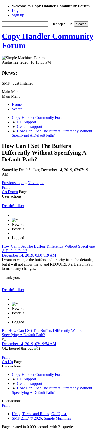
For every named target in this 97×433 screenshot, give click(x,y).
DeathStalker (13, 206)
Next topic (36, 183)
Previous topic (13, 183)
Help (16, 414)
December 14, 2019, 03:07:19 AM (29, 255)
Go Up (7, 362)
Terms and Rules (35, 414)
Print (5, 187)
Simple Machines (57, 418)
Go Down (10, 192)
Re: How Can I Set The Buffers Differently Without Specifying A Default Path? (43, 332)
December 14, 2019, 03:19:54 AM (29, 344)
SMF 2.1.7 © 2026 (27, 418)
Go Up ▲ (59, 414)
